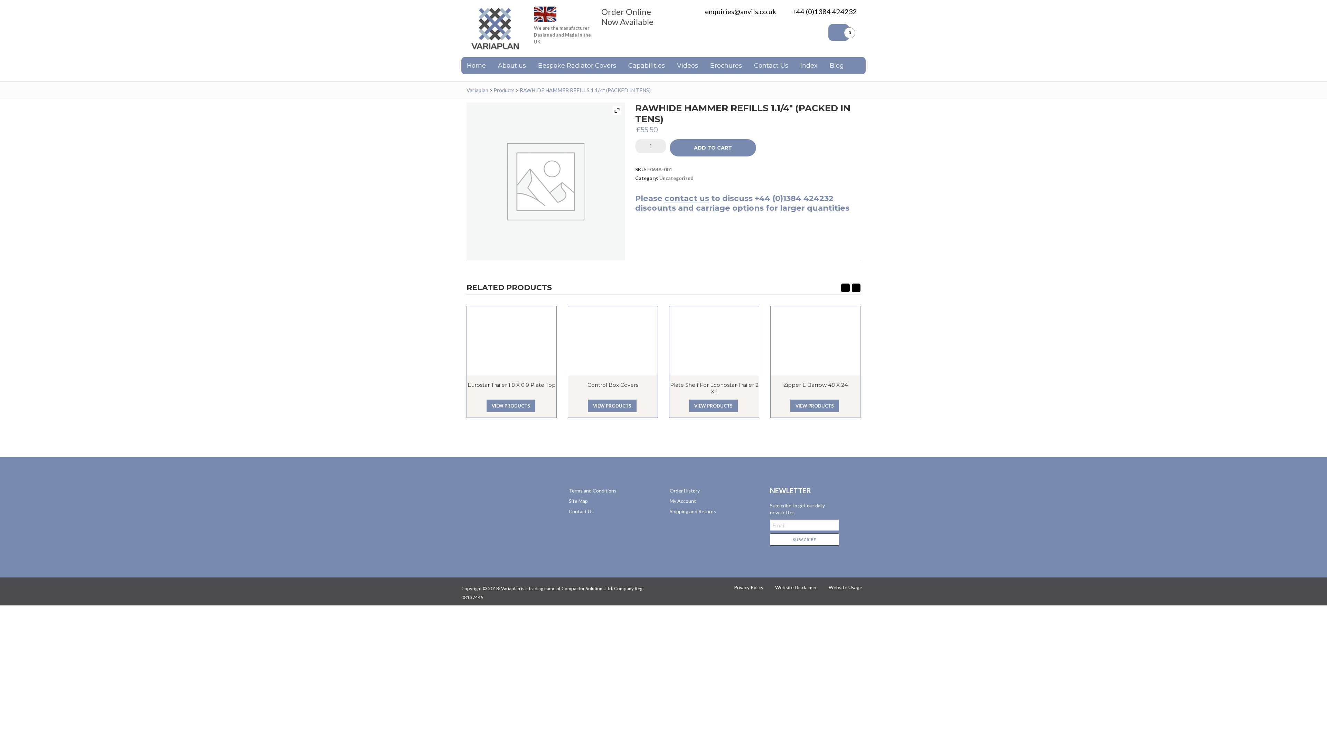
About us (512, 65)
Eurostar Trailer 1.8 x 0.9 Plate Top (512, 385)
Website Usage (845, 587)
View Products (511, 406)
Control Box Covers (612, 385)
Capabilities (646, 65)
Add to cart (713, 148)
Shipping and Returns (693, 511)
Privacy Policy (748, 587)
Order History (685, 491)
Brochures (726, 65)
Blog (837, 65)
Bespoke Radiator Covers (577, 65)
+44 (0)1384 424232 (824, 11)
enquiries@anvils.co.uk (740, 11)
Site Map (578, 501)
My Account (683, 501)
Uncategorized (676, 178)
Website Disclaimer (796, 587)
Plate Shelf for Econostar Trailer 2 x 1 (714, 388)
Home (476, 65)
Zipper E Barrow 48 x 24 (815, 385)
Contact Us (771, 65)
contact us (687, 198)
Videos (687, 65)
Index (809, 65)
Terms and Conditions (593, 491)
